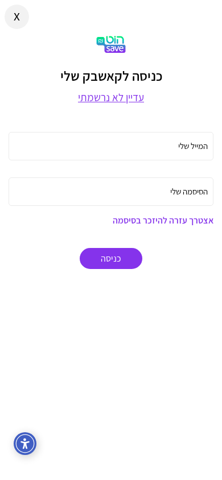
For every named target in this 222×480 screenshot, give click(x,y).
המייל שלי (193, 145)
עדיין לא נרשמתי (111, 97)
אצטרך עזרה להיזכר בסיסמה (163, 220)
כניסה (111, 258)
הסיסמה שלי (189, 191)
